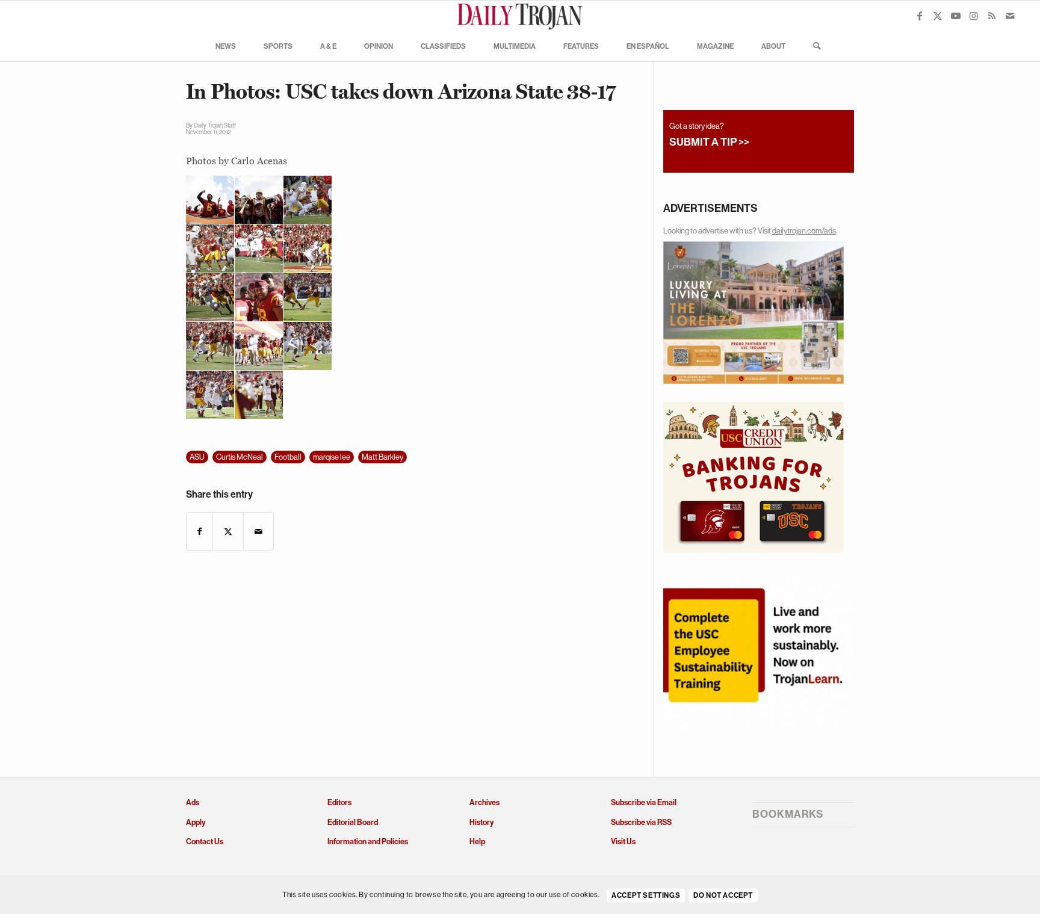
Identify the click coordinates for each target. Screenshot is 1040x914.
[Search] (813, 46)
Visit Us (623, 841)
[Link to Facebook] (920, 16)
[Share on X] (228, 531)
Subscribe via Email (643, 802)
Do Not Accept (723, 895)
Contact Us (204, 841)
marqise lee (331, 457)
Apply (195, 822)
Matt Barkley (382, 457)
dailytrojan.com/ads (804, 230)
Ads (192, 802)
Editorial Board (352, 822)
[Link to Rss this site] (992, 16)
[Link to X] (938, 16)
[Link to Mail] (1010, 16)
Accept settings (645, 895)
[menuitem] (226, 46)
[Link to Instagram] (974, 16)
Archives (484, 802)
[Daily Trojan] (520, 16)
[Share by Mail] (258, 531)
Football (288, 457)
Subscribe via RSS (641, 822)
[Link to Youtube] (956, 16)
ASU (197, 457)
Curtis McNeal (239, 457)
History (481, 822)
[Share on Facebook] (199, 531)
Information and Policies (367, 841)
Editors (339, 802)
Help (477, 841)
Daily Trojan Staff (215, 125)
